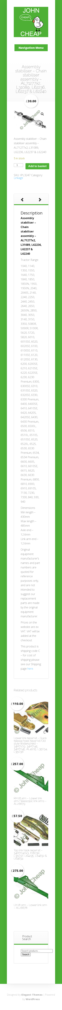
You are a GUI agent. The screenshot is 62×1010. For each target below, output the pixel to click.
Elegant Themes (32, 994)
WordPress (33, 999)
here (30, 668)
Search (25, 954)
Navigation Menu (31, 48)
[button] (42, 114)
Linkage (18, 178)
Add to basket (37, 166)
